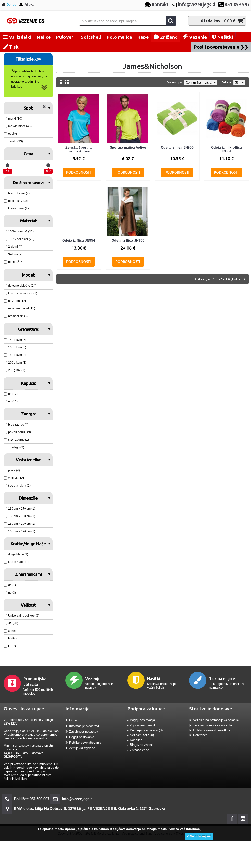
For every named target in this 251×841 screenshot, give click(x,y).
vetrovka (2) (16, 478)
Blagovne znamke (142, 745)
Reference (200, 735)
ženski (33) (15, 141)
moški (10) (15, 118)
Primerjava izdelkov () (146, 730)
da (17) (13, 394)
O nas (73, 720)
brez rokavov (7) (19, 193)
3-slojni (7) (15, 254)
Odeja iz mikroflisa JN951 (226, 149)
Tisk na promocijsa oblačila (212, 725)
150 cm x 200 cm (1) (21, 523)
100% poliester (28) (21, 239)
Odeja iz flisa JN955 (128, 240)
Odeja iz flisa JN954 (78, 240)
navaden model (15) (21, 308)
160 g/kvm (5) (17, 347)
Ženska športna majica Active (78, 149)
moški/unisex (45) (20, 126)
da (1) (12, 585)
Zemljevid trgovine (82, 748)
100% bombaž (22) (21, 231)
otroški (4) (14, 133)
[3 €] (7, 165)
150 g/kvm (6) (17, 339)
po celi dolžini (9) (19, 432)
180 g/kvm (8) (17, 355)
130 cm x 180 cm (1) (21, 516)
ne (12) (13, 401)
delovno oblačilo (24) (22, 285)
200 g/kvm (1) (17, 362)
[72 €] (48, 165)
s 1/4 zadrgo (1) (18, 439)
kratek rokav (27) (19, 208)
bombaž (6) (15, 262)
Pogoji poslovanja (81, 737)
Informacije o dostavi (84, 726)
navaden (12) (17, 301)
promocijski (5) (18, 316)
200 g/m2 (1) (16, 370)
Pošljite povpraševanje (85, 742)
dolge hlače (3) (18, 554)
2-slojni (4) (15, 246)
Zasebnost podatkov (83, 731)
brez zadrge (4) (18, 424)
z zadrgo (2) (16, 447)
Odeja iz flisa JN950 (177, 147)
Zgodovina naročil (142, 725)
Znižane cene (139, 750)
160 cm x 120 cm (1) (21, 531)
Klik (172, 829)
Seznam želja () (142, 735)
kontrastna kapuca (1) (22, 293)
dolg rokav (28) (18, 201)
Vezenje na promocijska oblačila (216, 720)
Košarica (136, 740)
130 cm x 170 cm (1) (21, 508)
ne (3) (12, 592)
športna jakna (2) (19, 485)
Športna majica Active (128, 147)
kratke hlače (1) (18, 562)
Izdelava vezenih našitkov (211, 730)
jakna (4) (14, 470)
